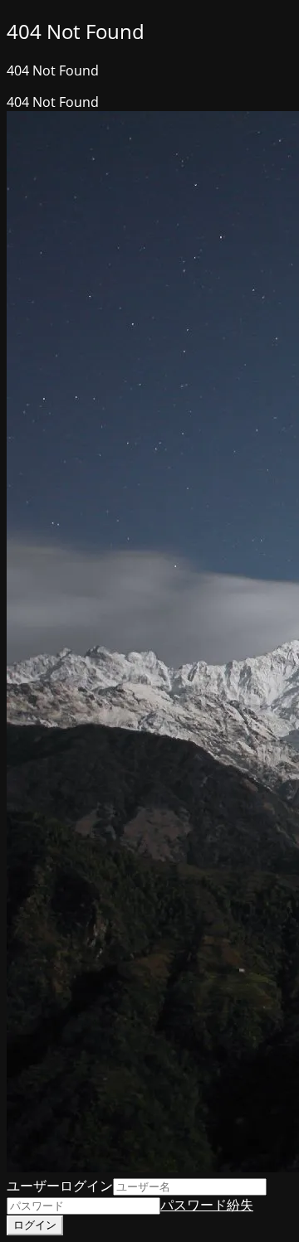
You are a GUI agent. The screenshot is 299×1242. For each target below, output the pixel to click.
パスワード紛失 (206, 1205)
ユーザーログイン (60, 1186)
